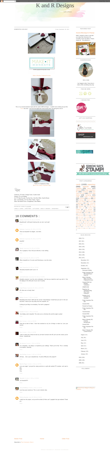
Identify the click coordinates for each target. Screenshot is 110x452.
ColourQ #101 (85, 324)
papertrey (55, 208)
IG (81, 93)
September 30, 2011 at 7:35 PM (30, 267)
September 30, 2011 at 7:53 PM (37, 277)
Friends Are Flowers (87, 306)
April (82, 345)
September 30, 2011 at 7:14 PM (31, 258)
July (82, 337)
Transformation (86, 311)
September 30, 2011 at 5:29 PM (31, 248)
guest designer (88, 209)
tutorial (79, 226)
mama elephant (82, 201)
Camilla (22, 311)
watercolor (88, 218)
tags (90, 220)
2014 (80, 249)
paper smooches (90, 203)
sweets (85, 204)
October (83, 265)
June (82, 340)
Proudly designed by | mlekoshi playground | (55, 449)
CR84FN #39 (85, 287)
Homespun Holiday (87, 270)
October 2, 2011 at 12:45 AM (34, 354)
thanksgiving (92, 228)
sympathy (87, 228)
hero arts (93, 215)
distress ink (92, 204)
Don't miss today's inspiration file (42, 185)
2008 (80, 363)
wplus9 (86, 187)
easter (93, 225)
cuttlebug (36, 208)
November (83, 263)
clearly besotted (89, 214)
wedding (78, 209)
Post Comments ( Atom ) (27, 442)
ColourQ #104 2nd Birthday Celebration (86, 284)
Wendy (21, 248)
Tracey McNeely (24, 387)
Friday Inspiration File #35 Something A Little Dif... (87, 274)
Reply (21, 224)
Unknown (22, 229)
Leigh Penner (23, 288)
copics (89, 188)
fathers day (91, 226)
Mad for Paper (23, 364)
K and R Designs (55, 5)
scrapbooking (79, 203)
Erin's (22, 108)
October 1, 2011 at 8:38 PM (33, 343)
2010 (80, 357)
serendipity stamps (89, 221)
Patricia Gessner (24, 397)
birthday (78, 190)
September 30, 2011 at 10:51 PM (35, 288)
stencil (87, 215)
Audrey (21, 220)
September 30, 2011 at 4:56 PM (32, 220)
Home (42, 439)
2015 (80, 246)
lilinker (77, 228)
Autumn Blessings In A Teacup (85, 33)
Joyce (21, 258)
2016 (80, 244)
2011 (80, 257)
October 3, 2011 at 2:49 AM (32, 378)
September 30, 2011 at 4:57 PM (33, 229)
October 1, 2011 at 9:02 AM (31, 311)
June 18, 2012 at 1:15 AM (35, 397)
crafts (77, 196)
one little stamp (91, 206)
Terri (21, 321)
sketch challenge (91, 200)
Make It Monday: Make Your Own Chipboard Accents (87, 279)
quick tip (81, 228)
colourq (81, 198)
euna (21, 267)
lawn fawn (92, 212)
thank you (81, 207)
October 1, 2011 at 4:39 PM (29, 321)
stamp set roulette (85, 225)
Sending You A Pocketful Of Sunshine (86, 297)
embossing (84, 220)
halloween (81, 206)
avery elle (80, 214)
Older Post (65, 439)
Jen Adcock (23, 343)
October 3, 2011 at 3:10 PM (35, 387)
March (82, 348)
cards (22, 208)
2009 (80, 360)
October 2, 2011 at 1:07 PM (34, 364)
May (82, 343)
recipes (93, 217)
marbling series (79, 215)
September (84, 268)
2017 (80, 241)
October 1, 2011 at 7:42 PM (29, 332)
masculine (78, 223)
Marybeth (22, 378)
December (83, 260)
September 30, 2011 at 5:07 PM (33, 238)
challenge (81, 200)
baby (79, 204)
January (83, 354)
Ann (21, 332)
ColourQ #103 (85, 303)
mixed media (79, 211)
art (94, 198)
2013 (80, 252)
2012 (80, 255)
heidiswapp (78, 212)
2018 (80, 238)
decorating (85, 226)
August (83, 334)
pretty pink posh (87, 223)
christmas (28, 208)
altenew (86, 212)
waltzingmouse (89, 211)
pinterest (91, 201)
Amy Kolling (23, 354)
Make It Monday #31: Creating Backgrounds (87, 321)
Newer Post (18, 439)
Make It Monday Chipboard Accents (42, 75)
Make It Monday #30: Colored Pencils (87, 330)
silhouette (80, 218)
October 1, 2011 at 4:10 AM (30, 297)
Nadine (21, 297)
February (83, 351)
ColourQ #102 (85, 313)
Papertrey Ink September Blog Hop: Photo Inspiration (87, 291)
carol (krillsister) (24, 277)
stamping (88, 195)
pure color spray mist (83, 217)
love (89, 198)
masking (90, 207)
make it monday (46, 208)
